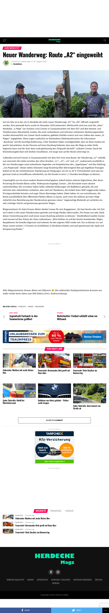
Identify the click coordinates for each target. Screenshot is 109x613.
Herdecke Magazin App (15, 579)
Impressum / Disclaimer (60, 579)
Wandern (40, 307)
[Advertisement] (54, 18)
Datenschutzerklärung (82, 579)
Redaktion (17, 64)
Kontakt (30, 579)
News (31, 307)
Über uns (98, 579)
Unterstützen (42, 579)
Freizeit (22, 307)
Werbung (55, 583)
